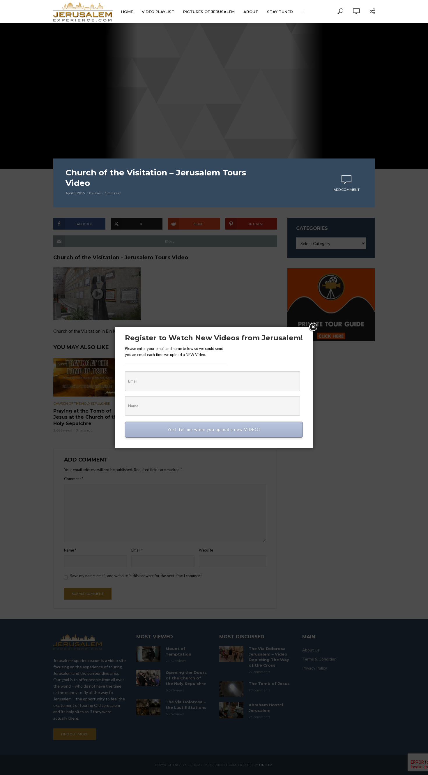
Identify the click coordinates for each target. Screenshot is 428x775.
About (250, 11)
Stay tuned (280, 11)
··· (303, 11)
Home (127, 11)
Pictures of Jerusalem (209, 11)
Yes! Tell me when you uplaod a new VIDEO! (213, 429)
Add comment (347, 189)
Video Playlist (158, 11)
